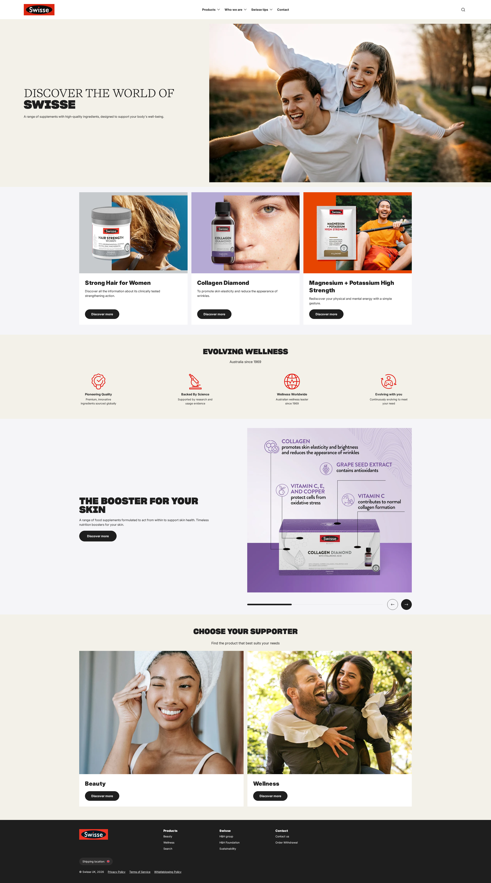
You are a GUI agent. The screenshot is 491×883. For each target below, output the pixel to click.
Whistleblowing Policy (167, 871)
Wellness (168, 842)
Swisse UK (89, 871)
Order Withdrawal (286, 842)
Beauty (167, 836)
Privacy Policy (116, 871)
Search (167, 848)
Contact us (282, 836)
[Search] (463, 10)
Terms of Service (139, 871)
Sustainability (227, 848)
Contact (283, 9)
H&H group (226, 836)
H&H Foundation (229, 842)
